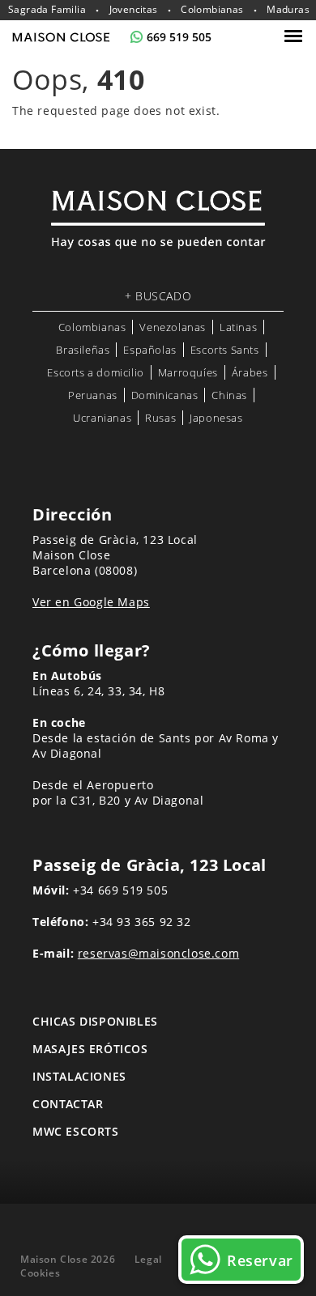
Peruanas (92, 395)
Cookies (40, 1273)
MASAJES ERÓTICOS (90, 1048)
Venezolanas (172, 327)
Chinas (229, 395)
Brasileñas (82, 349)
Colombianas (212, 9)
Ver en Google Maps (91, 602)
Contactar (67, 1103)
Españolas (149, 349)
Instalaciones (79, 1076)
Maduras (288, 9)
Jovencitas (133, 9)
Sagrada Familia (47, 9)
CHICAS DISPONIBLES (95, 1021)
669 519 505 (179, 37)
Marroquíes (188, 372)
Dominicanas (165, 395)
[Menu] (295, 36)
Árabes (250, 372)
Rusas (160, 417)
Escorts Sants (224, 349)
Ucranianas (102, 417)
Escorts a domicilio (95, 372)
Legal (148, 1259)
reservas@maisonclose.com (158, 953)
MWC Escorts (75, 1131)
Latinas (238, 327)
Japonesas (216, 417)
